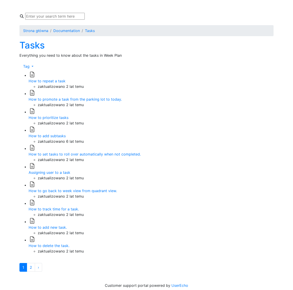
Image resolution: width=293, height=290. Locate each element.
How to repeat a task (47, 81)
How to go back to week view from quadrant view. (73, 190)
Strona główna (37, 6)
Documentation (66, 30)
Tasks (90, 30)
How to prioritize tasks (48, 117)
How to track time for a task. (54, 209)
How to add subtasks (47, 136)
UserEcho (179, 285)
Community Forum (102, 6)
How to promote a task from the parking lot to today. (75, 99)
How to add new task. (48, 227)
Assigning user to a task (49, 172)
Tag (27, 66)
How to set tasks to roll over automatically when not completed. (85, 154)
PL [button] (213, 6)
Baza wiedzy (68, 6)
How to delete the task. (49, 245)
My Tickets (135, 6)
